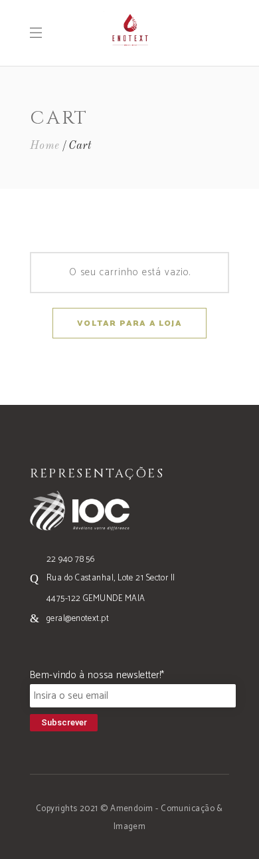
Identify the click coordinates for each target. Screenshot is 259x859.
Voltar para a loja (129, 323)
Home (45, 146)
